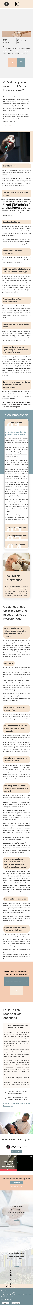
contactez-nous (16, 1186)
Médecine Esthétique (11, 199)
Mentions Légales (17, 1270)
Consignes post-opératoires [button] (17, 536)
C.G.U (23, 1270)
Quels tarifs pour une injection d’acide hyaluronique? (17, 1092)
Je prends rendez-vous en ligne (16, 981)
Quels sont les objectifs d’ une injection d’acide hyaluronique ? (18, 1098)
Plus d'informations (6, 1299)
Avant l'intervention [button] (16, 422)
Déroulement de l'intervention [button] (16, 527)
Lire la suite (8, 125)
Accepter (5, 1303)
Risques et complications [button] (17, 544)
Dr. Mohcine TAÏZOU (11, 1286)
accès (16, 1220)
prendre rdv (16, 1183)
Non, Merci (16, 1303)
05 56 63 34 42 (16, 990)
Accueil (3, 199)
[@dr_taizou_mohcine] (8, 1147)
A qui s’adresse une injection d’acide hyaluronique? (18, 1026)
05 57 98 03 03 (16, 1263)
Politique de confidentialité (19, 1279)
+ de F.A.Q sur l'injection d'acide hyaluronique (16, 1105)
